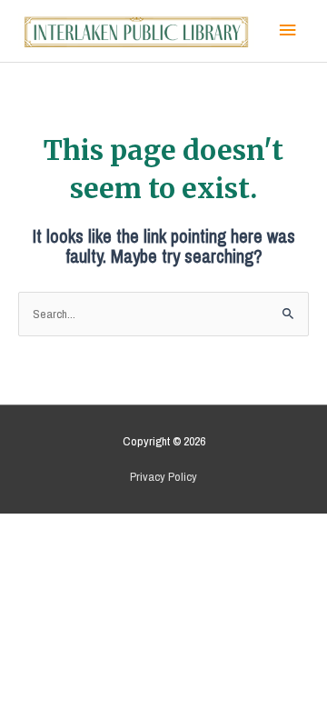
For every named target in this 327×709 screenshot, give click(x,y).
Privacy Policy (163, 476)
